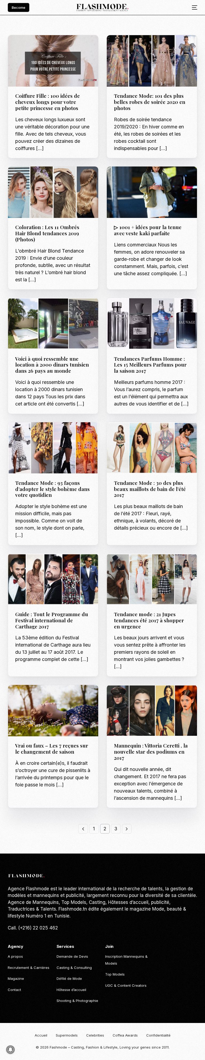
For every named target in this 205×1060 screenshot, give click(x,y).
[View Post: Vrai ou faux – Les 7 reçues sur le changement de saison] (53, 710)
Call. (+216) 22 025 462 (33, 928)
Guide (53, 177)
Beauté (23, 46)
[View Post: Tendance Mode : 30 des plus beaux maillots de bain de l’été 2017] (152, 448)
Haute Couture (129, 46)
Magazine (124, 696)
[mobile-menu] (192, 7)
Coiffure (39, 46)
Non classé (59, 46)
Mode (149, 46)
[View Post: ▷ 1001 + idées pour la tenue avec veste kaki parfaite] (152, 192)
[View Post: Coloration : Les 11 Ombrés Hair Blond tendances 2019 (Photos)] (53, 192)
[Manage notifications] (10, 1049)
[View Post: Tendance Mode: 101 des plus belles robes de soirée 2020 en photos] (152, 61)
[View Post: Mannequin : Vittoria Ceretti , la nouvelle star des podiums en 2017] (152, 710)
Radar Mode (126, 50)
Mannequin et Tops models (159, 696)
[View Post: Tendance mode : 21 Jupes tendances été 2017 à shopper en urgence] (152, 579)
